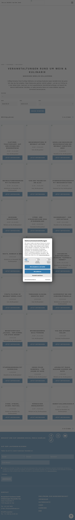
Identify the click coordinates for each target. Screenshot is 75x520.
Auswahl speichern (37, 275)
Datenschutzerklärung (44, 255)
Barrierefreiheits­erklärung (30, 279)
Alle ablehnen (37, 271)
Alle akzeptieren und (37, 266)
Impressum (47, 279)
